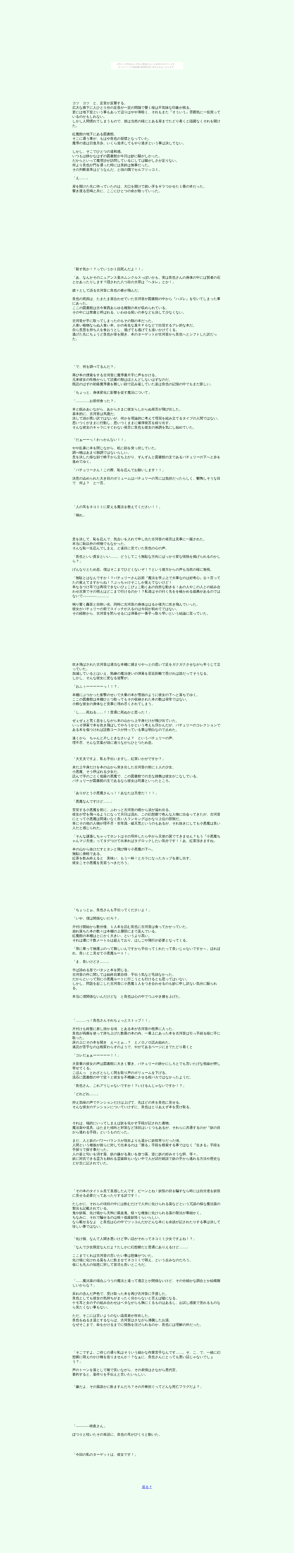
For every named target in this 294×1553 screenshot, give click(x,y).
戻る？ (147, 1487)
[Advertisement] (147, 32)
